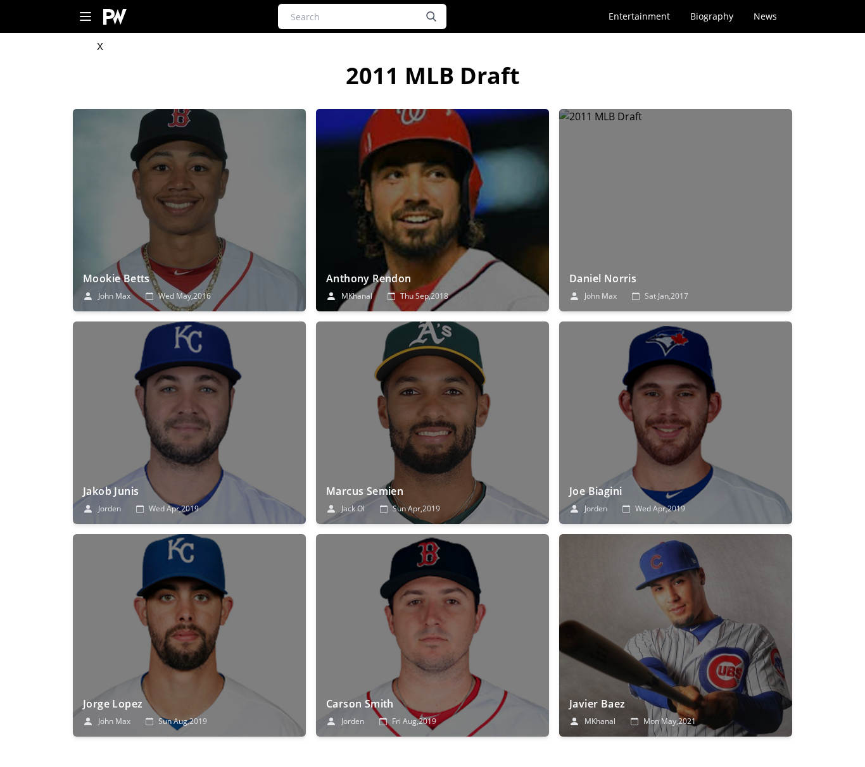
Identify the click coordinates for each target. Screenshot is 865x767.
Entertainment (639, 16)
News (765, 16)
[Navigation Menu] (85, 17)
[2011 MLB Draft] (189, 210)
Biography (711, 16)
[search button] (431, 16)
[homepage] (115, 17)
